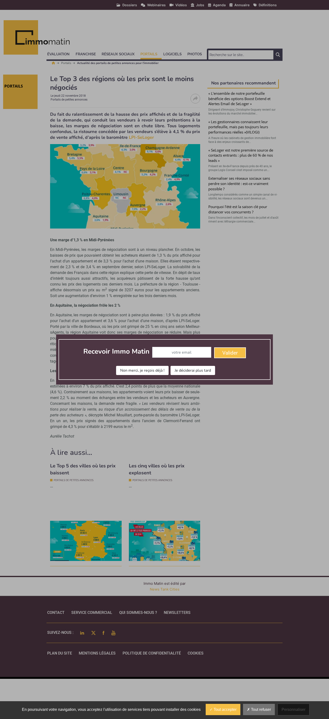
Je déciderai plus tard (193, 370)
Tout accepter (225, 709)
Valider (230, 353)
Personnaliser (293, 709)
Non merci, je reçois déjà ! (142, 370)
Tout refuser (260, 709)
